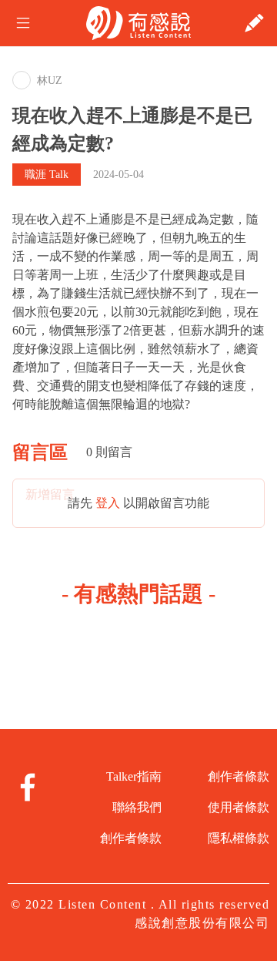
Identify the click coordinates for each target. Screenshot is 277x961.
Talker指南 (134, 776)
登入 (107, 502)
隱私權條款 (238, 838)
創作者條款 (131, 838)
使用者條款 (238, 807)
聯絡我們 (137, 807)
